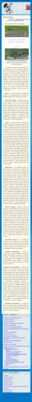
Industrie (6, 330)
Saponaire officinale (8, 377)
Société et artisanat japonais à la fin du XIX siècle (16, 366)
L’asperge (6, 375)
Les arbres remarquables (12, 355)
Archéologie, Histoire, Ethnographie (12, 317)
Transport (6, 368)
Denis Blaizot (21, 23)
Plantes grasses (10, 358)
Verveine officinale (8, 384)
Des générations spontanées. (12, 360)
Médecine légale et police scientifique (12, 340)
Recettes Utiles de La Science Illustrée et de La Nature (17, 346)
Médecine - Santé (9, 363)
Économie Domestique (9, 319)
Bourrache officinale (8, 382)
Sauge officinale (7, 381)
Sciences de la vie (8, 347)
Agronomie (8, 350)
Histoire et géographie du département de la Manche (16, 328)
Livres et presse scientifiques (11, 336)
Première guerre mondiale (10, 344)
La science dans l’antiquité (10, 332)
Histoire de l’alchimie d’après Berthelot (13, 326)
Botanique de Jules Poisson (12, 353)
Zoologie (7, 364)
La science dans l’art (9, 334)
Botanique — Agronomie (11, 349)
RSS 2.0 (22, 398)
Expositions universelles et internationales (14, 323)
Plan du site (4, 398)
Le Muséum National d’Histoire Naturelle (14, 362)
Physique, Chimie (8, 342)
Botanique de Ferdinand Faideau (13, 351)
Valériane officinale (8, 391)
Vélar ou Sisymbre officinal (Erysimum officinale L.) (16, 386)
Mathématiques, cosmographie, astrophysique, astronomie (15, 338)
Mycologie (8, 357)
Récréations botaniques (11, 359)
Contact (17, 398)
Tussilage (6, 388)
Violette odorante (8, 390)
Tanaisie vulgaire (8, 379)
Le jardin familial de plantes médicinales (16, 354)
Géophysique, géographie (10, 325)
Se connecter (11, 398)
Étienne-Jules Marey (8, 321)
